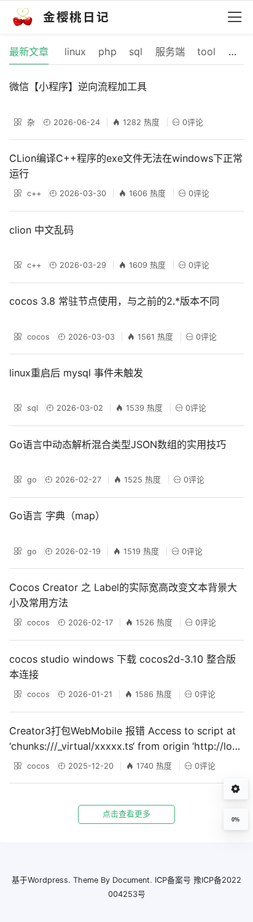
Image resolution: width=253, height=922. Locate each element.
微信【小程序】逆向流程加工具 (78, 86)
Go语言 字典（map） (57, 515)
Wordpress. (49, 880)
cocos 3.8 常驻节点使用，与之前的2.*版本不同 (114, 301)
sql (31, 408)
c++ (33, 193)
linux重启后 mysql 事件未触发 (76, 373)
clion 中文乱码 (41, 230)
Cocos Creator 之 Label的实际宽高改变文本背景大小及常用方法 (123, 595)
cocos (37, 336)
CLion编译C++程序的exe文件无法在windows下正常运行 (126, 166)
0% (235, 820)
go (31, 479)
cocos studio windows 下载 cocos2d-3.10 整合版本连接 (122, 666)
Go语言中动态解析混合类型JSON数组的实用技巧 (117, 444)
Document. (132, 880)
